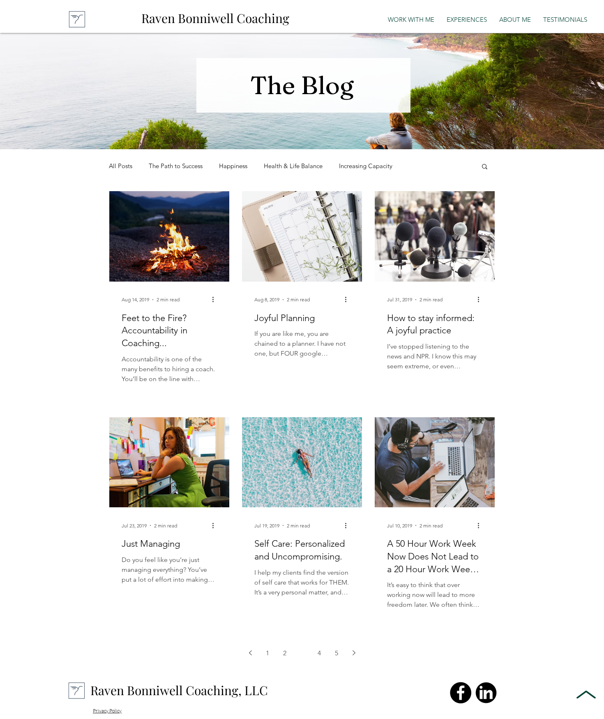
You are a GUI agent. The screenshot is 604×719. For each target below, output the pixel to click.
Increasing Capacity (365, 166)
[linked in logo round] (486, 692)
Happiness (233, 166)
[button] (485, 167)
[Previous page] (250, 652)
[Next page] (353, 652)
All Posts (120, 166)
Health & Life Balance (293, 166)
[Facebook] (460, 692)
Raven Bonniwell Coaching (215, 18)
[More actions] (216, 300)
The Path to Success (176, 166)
